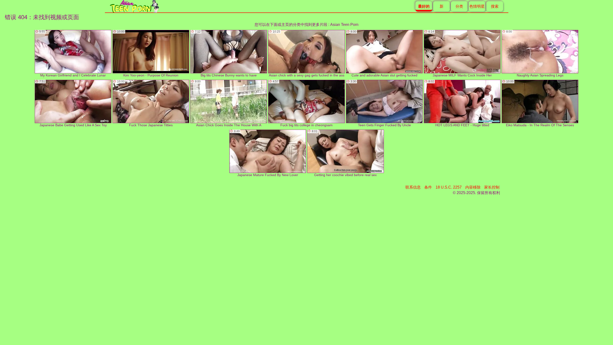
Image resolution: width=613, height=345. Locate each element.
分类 (459, 6)
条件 (428, 187)
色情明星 (477, 6)
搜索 (495, 6)
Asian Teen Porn (344, 25)
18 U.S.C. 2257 (449, 187)
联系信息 (413, 187)
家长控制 (491, 187)
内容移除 (473, 187)
